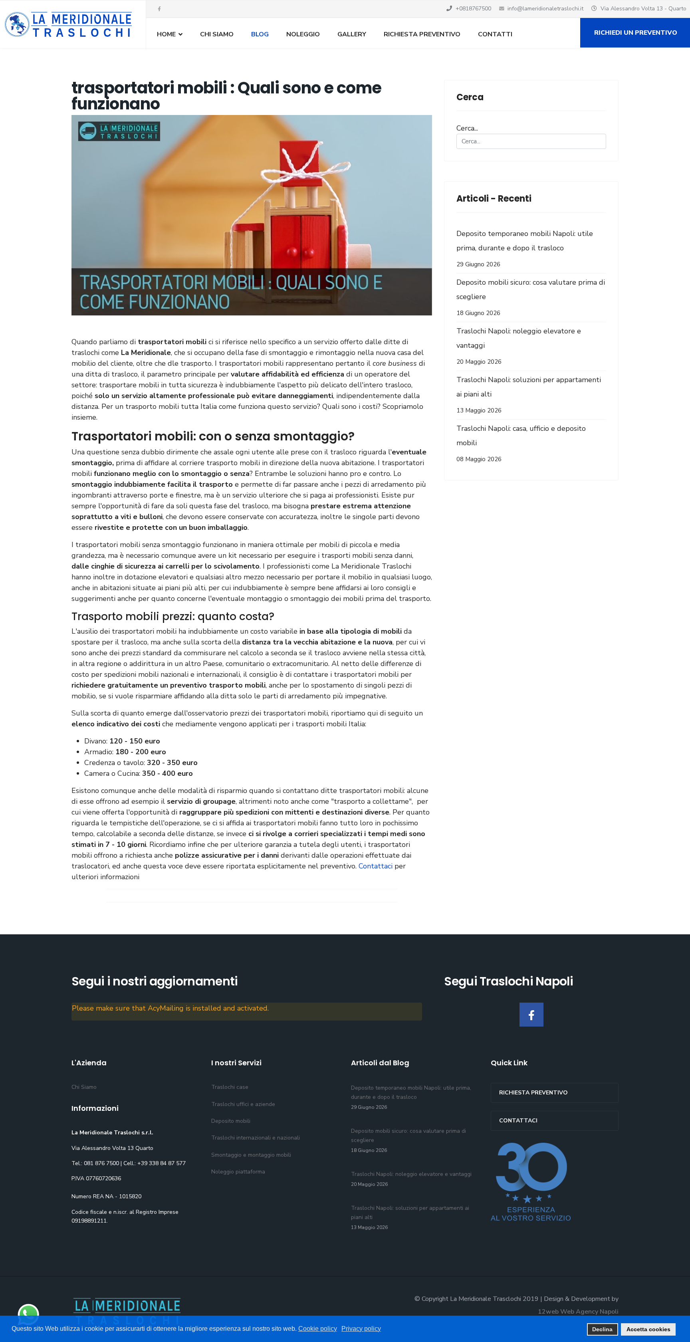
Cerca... (467, 128)
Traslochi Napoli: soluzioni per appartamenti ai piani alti (528, 394)
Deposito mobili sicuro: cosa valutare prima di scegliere (530, 297)
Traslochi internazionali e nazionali (255, 1138)
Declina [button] (602, 1329)
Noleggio (303, 34)
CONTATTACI (518, 1120)
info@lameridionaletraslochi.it (545, 8)
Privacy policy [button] (361, 1328)
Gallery (351, 34)
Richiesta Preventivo (422, 34)
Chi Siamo (217, 34)
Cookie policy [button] (317, 1328)
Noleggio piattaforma (238, 1171)
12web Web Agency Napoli (578, 1311)
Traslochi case (229, 1087)
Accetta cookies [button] (648, 1329)
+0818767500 (473, 8)
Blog (260, 34)
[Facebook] (531, 1015)
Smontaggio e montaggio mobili (251, 1155)
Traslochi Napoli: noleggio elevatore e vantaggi (518, 346)
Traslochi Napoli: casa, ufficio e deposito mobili (521, 443)
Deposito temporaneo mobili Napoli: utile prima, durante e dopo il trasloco (524, 248)
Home (166, 34)
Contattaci (377, 866)
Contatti (495, 34)
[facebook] (159, 9)
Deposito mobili (230, 1121)
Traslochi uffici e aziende (243, 1104)
